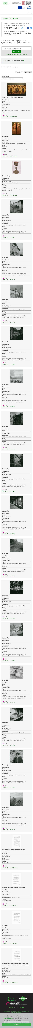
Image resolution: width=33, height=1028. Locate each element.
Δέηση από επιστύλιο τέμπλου (12, 97)
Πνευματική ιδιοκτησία (16, 1012)
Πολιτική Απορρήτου (16, 1011)
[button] (16, 60)
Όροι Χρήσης (25, 1011)
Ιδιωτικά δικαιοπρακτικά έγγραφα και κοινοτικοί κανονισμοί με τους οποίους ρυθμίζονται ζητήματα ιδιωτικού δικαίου (16, 964)
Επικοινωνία (7, 1011)
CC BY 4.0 (12, 237)
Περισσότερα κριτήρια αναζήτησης (16, 54)
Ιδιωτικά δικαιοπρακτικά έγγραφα (13, 849)
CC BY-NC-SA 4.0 (14, 867)
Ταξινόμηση (5, 76)
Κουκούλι (5, 215)
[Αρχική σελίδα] (11, 3)
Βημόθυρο (5, 136)
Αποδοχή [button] (16, 1024)
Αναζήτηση (16, 51)
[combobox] (12, 78)
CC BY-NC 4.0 (13, 116)
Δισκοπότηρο (6, 176)
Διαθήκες (5, 925)
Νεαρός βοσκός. (7, 765)
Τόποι (16, 18)
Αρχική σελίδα (7, 18)
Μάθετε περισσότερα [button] (15, 1020)
